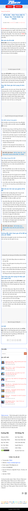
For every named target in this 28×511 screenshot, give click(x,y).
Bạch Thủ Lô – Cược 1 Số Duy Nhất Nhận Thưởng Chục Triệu (15, 368)
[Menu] (2, 2)
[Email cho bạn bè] (15, 340)
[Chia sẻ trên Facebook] (10, 340)
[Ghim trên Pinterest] (18, 340)
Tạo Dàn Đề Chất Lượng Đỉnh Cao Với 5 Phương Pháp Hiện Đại (15, 373)
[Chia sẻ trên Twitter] (13, 340)
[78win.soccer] (14, 2)
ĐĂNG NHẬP (18, 6)
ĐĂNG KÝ (10, 6)
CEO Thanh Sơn (21, 22)
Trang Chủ (3, 11)
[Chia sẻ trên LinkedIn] (20, 340)
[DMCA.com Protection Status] (5, 450)
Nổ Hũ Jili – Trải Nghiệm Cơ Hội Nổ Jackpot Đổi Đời (15, 396)
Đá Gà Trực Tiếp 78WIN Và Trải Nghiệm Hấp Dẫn (15, 379)
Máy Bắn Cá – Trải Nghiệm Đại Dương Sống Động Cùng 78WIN (15, 385)
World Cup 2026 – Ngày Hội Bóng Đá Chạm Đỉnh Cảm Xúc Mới (15, 362)
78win (14, 479)
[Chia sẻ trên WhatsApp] (8, 340)
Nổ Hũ (8, 11)
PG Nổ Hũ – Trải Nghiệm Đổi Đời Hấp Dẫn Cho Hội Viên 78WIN (15, 390)
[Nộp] (25, 353)
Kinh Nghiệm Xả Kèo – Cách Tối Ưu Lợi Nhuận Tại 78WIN (14, 401)
